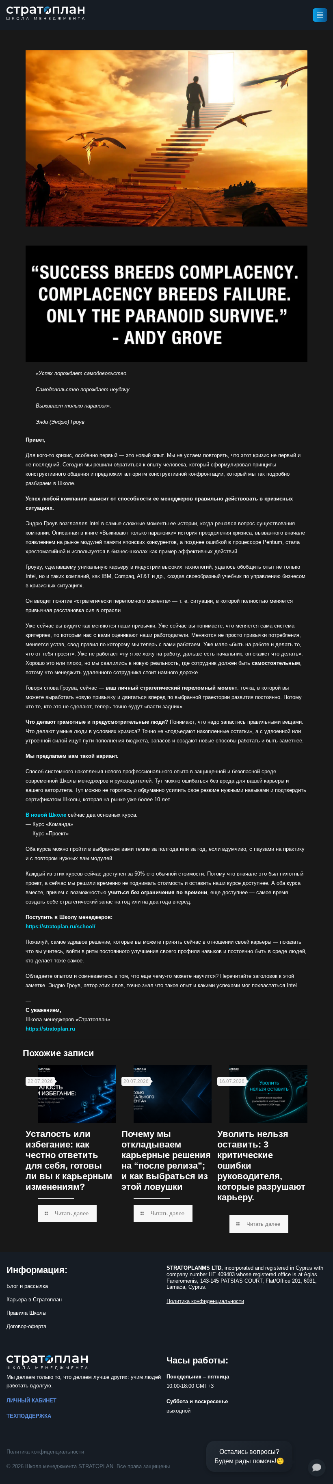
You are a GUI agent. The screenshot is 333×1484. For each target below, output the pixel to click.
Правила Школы (26, 1313)
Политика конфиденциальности (45, 1452)
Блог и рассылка (27, 1286)
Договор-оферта (26, 1326)
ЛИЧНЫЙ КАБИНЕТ (31, 1401)
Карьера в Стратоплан (34, 1299)
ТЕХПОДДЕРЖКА (28, 1416)
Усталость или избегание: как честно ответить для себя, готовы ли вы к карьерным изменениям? (69, 1160)
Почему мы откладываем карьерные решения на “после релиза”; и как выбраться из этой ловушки (166, 1160)
